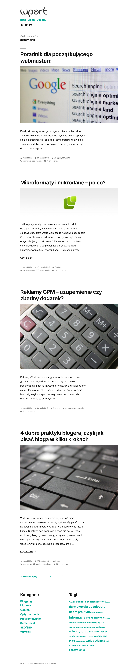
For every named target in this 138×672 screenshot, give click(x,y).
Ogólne (58, 267)
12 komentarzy (29, 411)
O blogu (41, 19)
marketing (94, 622)
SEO (37, 270)
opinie (38, 564)
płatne (92, 632)
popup (80, 632)
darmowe (76, 606)
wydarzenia (88, 645)
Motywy (25, 605)
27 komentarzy (62, 564)
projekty (85, 632)
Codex (107, 602)
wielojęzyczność (80, 641)
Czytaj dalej (28, 257)
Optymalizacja (29, 614)
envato (93, 612)
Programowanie (30, 618)
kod (88, 617)
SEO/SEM (66, 158)
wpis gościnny (95, 640)
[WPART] (33, 16)
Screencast (27, 623)
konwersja (27, 161)
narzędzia (79, 627)
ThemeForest (92, 636)
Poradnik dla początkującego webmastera (56, 57)
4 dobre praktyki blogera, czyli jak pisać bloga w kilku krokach (62, 436)
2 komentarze (60, 270)
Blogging (57, 158)
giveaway (100, 612)
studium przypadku (81, 636)
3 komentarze (52, 161)
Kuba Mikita (27, 158)
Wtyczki (25, 631)
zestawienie (37, 161)
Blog (23, 19)
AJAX (71, 602)
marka (84, 622)
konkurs (107, 618)
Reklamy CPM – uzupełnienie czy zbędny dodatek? (61, 295)
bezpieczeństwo (96, 601)
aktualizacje (80, 602)
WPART (23, 663)
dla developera (29, 270)
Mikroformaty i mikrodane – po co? (63, 182)
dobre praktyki (29, 564)
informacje (77, 617)
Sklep (31, 19)
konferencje (98, 617)
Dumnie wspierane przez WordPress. (41, 663)
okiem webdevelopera (94, 627)
